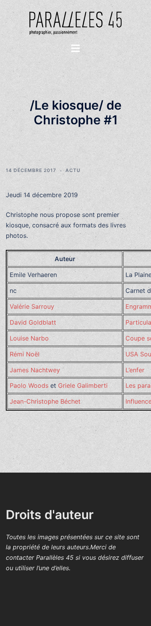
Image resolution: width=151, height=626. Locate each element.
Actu (73, 170)
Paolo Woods (29, 385)
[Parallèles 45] (75, 20)
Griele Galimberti (83, 385)
